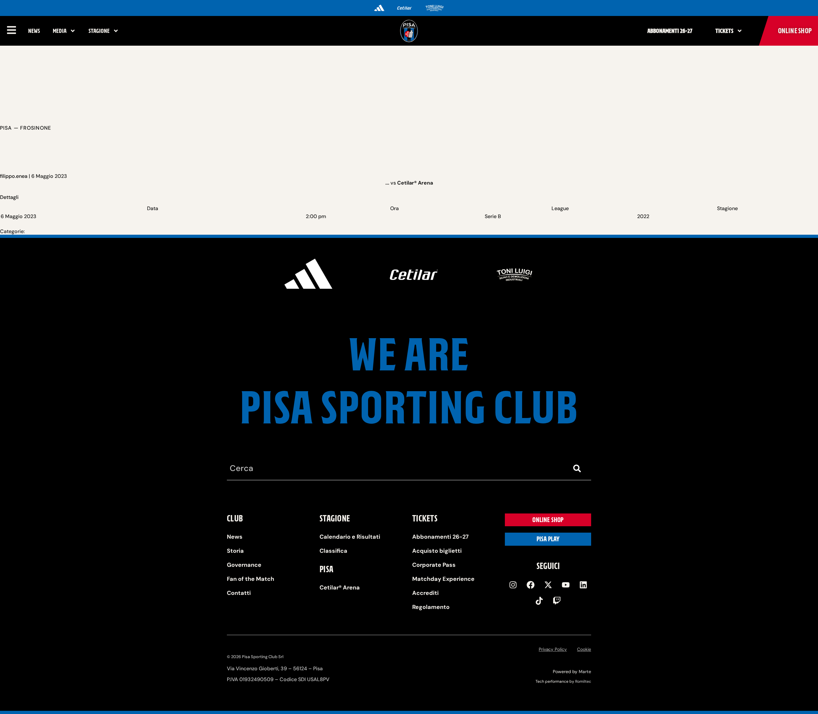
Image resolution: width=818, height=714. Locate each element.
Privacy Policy (553, 649)
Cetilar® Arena (340, 587)
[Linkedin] (583, 585)
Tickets (724, 30)
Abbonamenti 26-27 (669, 30)
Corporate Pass (434, 565)
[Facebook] (530, 585)
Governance (244, 565)
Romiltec (583, 681)
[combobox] (396, 468)
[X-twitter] (548, 585)
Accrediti (425, 593)
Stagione (99, 30)
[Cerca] (578, 468)
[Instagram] (513, 585)
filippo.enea (13, 176)
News (34, 30)
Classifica (333, 551)
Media (59, 30)
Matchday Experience (443, 579)
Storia (235, 551)
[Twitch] (557, 601)
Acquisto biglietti (437, 551)
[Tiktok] (539, 601)
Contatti (239, 593)
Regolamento (431, 607)
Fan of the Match (250, 579)
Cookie (584, 649)
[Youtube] (566, 585)
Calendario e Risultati (350, 537)
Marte (585, 671)
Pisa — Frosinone (25, 128)
